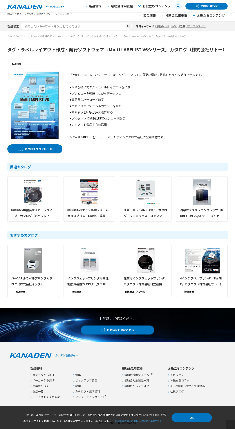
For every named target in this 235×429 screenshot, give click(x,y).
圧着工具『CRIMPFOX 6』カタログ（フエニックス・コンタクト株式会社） (145, 213)
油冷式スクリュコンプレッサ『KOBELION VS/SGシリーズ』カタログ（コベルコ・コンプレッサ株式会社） (201, 213)
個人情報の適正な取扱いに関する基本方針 (137, 421)
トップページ (14, 36)
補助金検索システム (136, 375)
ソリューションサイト (89, 397)
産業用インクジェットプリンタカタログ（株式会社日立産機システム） (144, 281)
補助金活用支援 (122, 6)
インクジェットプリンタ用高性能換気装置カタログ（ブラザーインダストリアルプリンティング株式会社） (89, 281)
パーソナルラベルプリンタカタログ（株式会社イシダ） (31, 281)
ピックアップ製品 (86, 380)
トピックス (177, 375)
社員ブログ (177, 391)
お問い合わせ (209, 6)
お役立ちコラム (179, 380)
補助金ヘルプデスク (136, 386)
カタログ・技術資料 (87, 391)
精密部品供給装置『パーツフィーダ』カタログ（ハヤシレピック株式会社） (31, 213)
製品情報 (95, 6)
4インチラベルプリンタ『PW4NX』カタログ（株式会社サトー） (201, 281)
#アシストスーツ (196, 26)
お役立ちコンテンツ (156, 6)
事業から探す (40, 386)
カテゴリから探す (43, 375)
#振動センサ (162, 26)
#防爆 (181, 26)
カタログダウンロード (38, 149)
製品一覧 (38, 391)
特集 (78, 375)
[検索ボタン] (178, 6)
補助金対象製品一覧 (136, 380)
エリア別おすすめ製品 (46, 397)
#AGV (174, 26)
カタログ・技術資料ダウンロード (46, 36)
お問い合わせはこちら (120, 330)
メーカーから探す (43, 380)
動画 (78, 386)
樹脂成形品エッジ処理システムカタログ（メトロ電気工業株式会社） (88, 213)
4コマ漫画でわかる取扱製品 (187, 386)
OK (192, 418)
